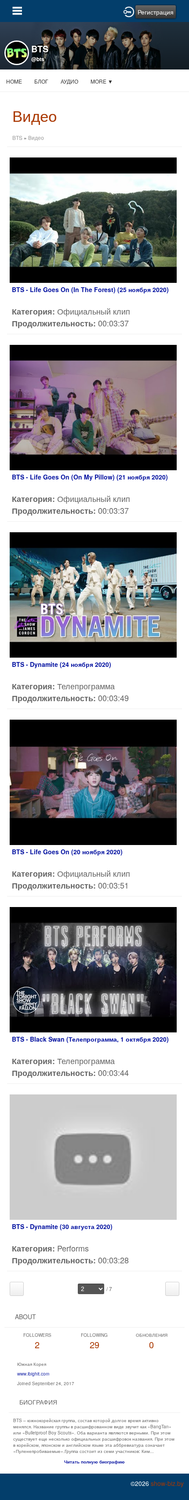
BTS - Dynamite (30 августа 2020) (62, 1226)
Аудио (69, 81)
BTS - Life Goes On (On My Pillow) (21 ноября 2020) (90, 476)
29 (94, 1341)
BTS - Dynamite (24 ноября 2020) (61, 664)
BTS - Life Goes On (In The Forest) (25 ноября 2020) (90, 289)
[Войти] (128, 11)
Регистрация (156, 11)
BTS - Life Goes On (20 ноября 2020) (67, 851)
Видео (36, 137)
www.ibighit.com (33, 1374)
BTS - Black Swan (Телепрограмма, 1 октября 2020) (90, 1039)
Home (14, 81)
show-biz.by (167, 1483)
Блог (41, 81)
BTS (17, 137)
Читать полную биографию (94, 1462)
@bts (37, 59)
